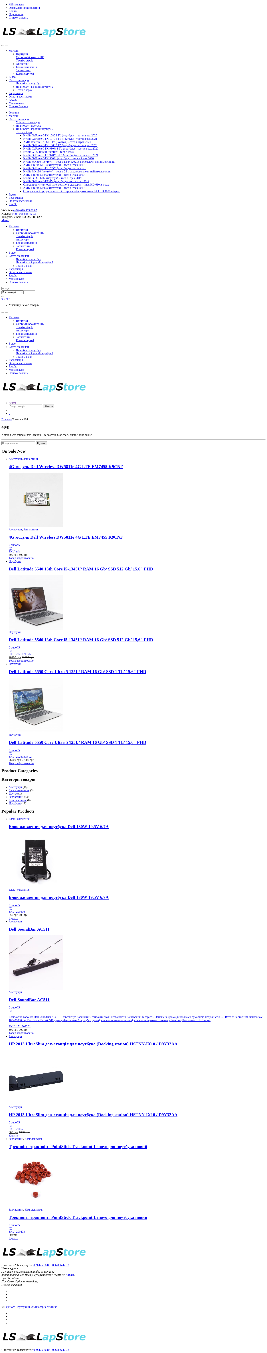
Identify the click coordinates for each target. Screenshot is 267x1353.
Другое (13, 793)
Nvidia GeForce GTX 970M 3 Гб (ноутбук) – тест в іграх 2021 (60, 155)
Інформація (16, 93)
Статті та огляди (19, 80)
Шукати (48, 406)
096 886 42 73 (60, 1265)
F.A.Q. (13, 99)
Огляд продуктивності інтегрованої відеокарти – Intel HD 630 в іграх (66, 184)
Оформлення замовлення (24, 7)
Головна (14, 112)
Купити (13, 918)
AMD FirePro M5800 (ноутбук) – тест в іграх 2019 (53, 187)
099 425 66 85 (41, 1265)
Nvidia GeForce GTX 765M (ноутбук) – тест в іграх (54, 168)
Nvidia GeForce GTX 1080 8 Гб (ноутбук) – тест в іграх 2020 (60, 135)
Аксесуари (22, 63)
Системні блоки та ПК (30, 57)
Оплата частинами (20, 96)
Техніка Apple (24, 60)
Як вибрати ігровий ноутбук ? (34, 86)
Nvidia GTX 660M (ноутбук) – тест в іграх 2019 (52, 178)
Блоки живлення (26, 67)
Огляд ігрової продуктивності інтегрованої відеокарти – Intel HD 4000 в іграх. (71, 191)
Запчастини (23, 70)
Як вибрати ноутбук (28, 83)
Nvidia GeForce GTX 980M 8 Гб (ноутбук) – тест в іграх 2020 (60, 148)
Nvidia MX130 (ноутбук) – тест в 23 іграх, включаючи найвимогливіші (66, 171)
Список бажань (18, 17)
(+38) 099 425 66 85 (25, 210)
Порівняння (16, 14)
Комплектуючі (25, 73)
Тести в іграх (24, 89)
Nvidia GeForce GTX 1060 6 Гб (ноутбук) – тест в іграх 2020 (60, 145)
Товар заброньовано (21, 558)
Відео (12, 76)
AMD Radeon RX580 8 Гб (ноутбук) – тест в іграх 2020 (57, 142)
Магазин (14, 50)
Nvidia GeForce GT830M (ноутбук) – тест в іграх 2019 (56, 181)
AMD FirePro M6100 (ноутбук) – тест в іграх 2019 (53, 164)
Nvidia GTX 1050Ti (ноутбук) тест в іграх (48, 151)
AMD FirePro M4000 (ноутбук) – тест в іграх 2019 (53, 174)
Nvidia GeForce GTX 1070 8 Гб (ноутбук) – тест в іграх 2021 (60, 138)
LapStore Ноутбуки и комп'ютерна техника (30, 1306)
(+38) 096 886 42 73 (24, 213)
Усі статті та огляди (28, 122)
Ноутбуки (22, 53)
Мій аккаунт (16, 4)
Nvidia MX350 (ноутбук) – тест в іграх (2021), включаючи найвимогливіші (69, 161)
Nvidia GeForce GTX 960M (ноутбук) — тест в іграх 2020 (58, 158)
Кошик (13, 11)
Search (13, 402)
